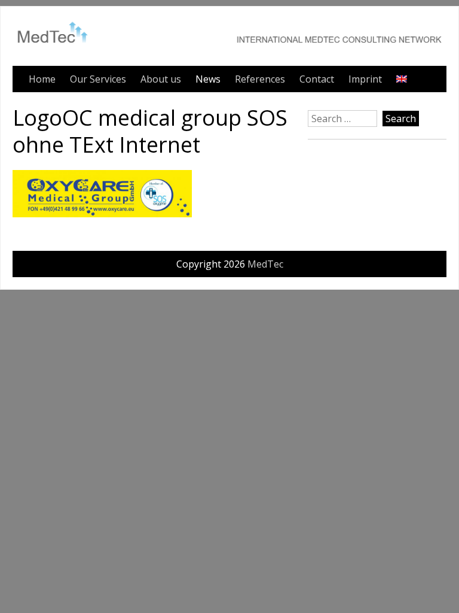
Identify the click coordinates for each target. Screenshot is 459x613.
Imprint (365, 79)
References (260, 79)
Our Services (98, 79)
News (208, 79)
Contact (316, 79)
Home (42, 79)
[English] (401, 79)
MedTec (265, 264)
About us (160, 79)
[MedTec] (229, 46)
